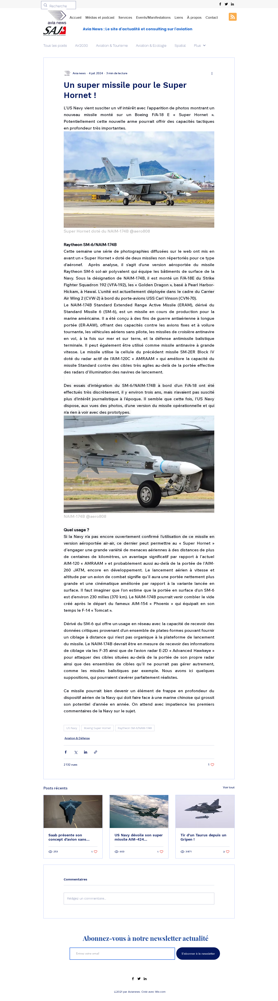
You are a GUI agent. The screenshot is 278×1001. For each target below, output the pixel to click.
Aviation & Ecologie (151, 45)
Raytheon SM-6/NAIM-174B (135, 728)
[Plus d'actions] (211, 73)
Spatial (180, 45)
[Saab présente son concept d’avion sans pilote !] (73, 811)
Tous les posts (55, 45)
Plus (197, 45)
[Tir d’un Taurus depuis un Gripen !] (205, 811)
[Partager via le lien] (95, 752)
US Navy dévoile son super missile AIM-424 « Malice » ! (139, 837)
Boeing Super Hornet (97, 728)
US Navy (71, 728)
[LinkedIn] (232, 4)
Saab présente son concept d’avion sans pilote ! (67, 837)
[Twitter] (226, 4)
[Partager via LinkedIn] (86, 752)
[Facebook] (220, 4)
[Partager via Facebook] (66, 752)
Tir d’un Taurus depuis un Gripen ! (203, 837)
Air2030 (81, 45)
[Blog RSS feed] (233, 17)
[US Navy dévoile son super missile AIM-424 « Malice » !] (139, 811)
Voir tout (229, 787)
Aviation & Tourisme (112, 45)
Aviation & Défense (77, 738)
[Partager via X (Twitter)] (76, 752)
